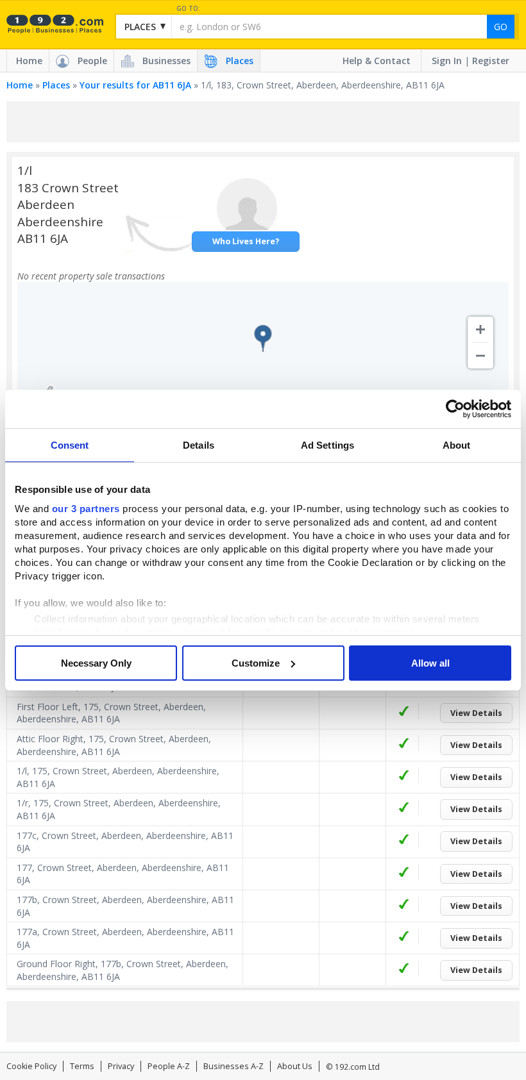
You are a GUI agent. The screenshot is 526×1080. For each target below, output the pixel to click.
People (92, 60)
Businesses (166, 60)
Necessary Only (96, 663)
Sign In (447, 60)
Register (490, 60)
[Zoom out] (480, 356)
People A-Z (169, 1066)
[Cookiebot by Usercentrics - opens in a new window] (455, 409)
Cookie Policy (31, 1066)
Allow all (430, 663)
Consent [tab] (70, 445)
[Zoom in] (480, 329)
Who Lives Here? (246, 241)
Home (29, 60)
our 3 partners (86, 508)
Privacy (121, 1066)
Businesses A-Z (233, 1066)
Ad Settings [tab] (327, 445)
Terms (82, 1066)
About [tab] (457, 445)
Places (239, 60)
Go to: (188, 8)
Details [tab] (198, 445)
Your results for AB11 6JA (135, 85)
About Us (294, 1066)
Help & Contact (377, 60)
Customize (256, 663)
